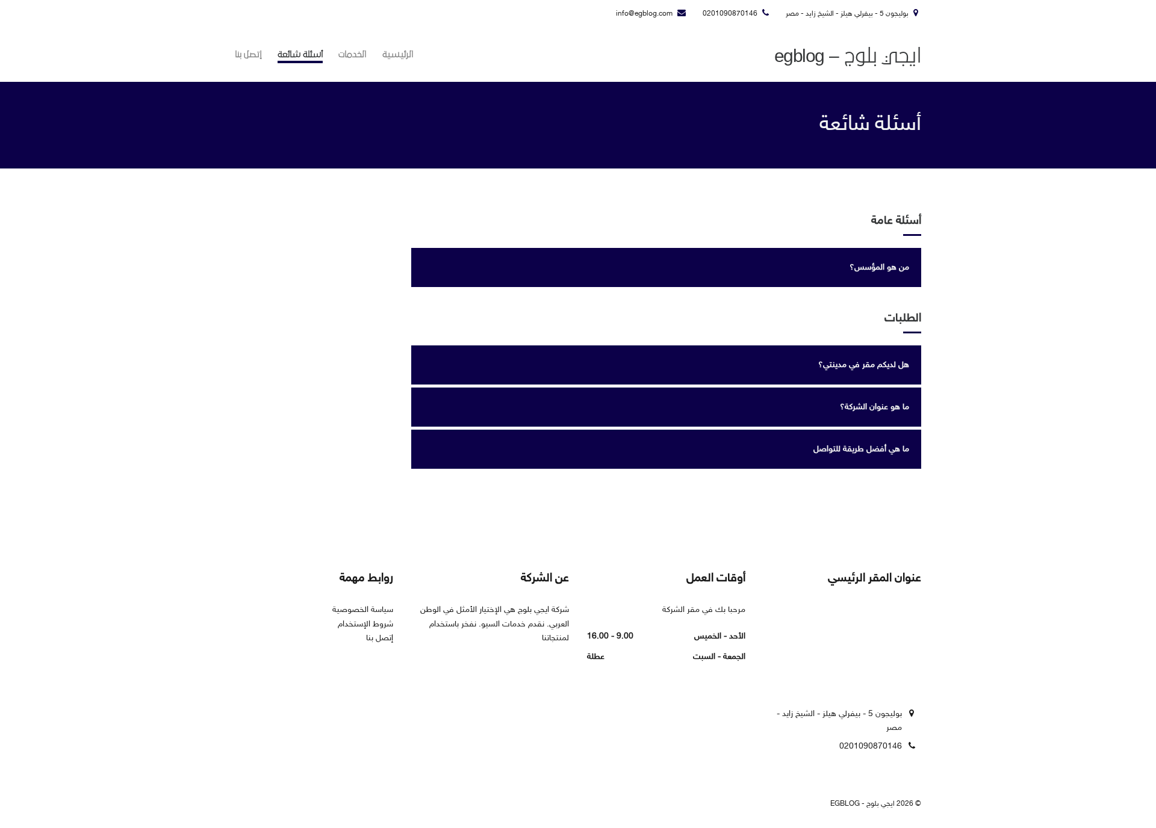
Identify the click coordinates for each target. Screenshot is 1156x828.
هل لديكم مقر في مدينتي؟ (863, 365)
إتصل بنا (248, 54)
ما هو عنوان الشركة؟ (874, 407)
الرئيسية (398, 54)
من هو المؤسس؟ (879, 267)
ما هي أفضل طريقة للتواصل (861, 449)
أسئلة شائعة (300, 54)
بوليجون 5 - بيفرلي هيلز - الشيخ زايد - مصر (847, 14)
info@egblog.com (644, 14)
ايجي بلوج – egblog (848, 56)
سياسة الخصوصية (362, 610)
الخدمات (352, 54)
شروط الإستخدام (365, 624)
